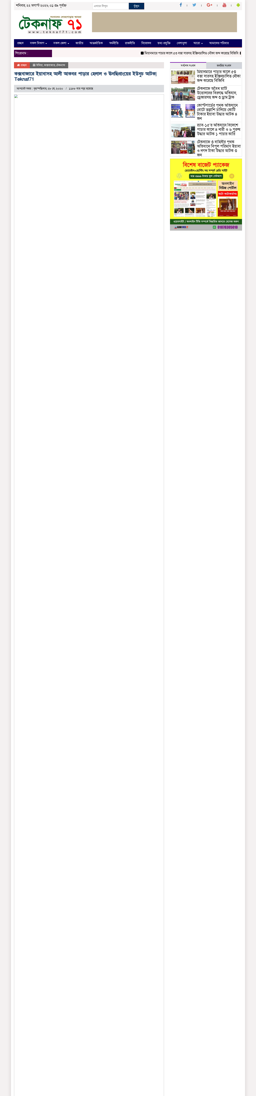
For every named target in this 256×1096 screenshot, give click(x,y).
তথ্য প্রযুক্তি (163, 43)
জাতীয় (79, 43)
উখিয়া (39, 65)
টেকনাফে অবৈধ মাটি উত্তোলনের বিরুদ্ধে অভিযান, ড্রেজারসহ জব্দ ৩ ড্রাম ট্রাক (217, 93)
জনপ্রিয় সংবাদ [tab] (224, 66)
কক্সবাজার (49, 65)
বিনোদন (146, 43)
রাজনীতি (130, 43)
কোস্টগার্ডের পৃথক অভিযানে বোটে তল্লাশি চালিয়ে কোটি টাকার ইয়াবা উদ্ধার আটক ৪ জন (217, 112)
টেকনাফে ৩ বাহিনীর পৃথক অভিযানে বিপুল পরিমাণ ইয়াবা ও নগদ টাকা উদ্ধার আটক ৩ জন (219, 148)
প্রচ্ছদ (20, 43)
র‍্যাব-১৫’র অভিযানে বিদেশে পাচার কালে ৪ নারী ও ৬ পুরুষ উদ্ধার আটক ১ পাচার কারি (218, 130)
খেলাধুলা (182, 43)
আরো (197, 43)
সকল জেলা (60, 43)
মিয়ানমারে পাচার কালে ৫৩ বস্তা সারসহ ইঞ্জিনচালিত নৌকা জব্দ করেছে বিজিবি (183, 53)
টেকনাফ (60, 65)
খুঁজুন (136, 6)
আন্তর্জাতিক (96, 43)
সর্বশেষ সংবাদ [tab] (188, 66)
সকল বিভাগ (37, 43)
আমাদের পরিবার (219, 43)
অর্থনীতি (114, 43)
